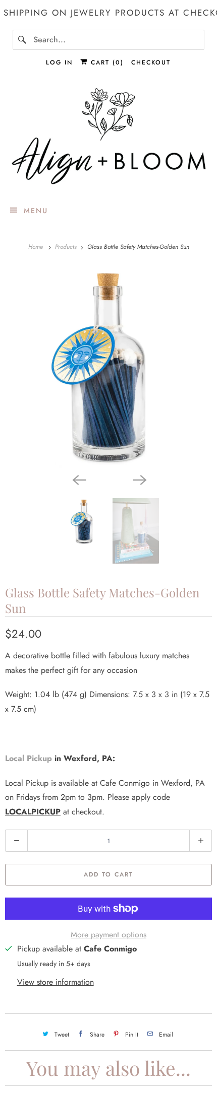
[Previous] (78, 479)
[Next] (139, 479)
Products (67, 246)
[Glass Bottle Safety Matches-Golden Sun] (108, 367)
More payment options (108, 934)
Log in (59, 62)
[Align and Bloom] (109, 137)
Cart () (106, 62)
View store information (55, 982)
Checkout (151, 62)
